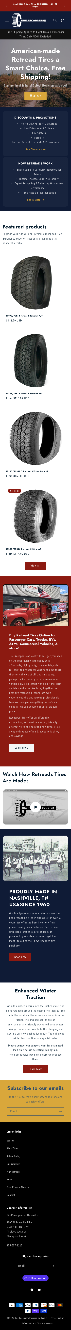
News (10, 1179)
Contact (11, 1195)
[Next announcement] (64, 5)
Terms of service (45, 1323)
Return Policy (13, 1156)
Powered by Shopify (38, 1318)
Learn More (33, 199)
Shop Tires (12, 1148)
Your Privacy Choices (18, 1187)
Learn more (21, 747)
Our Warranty (13, 1164)
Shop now (35, 95)
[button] (7, 20)
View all (35, 565)
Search (10, 1140)
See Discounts (34, 149)
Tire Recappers (22, 1318)
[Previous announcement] (6, 5)
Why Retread (13, 1171)
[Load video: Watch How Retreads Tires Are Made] (35, 807)
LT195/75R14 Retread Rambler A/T (24, 316)
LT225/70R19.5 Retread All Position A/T (27, 471)
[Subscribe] (60, 1111)
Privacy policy (57, 1318)
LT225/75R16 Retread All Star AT (23, 549)
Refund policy (28, 1323)
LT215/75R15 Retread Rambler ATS (24, 394)
